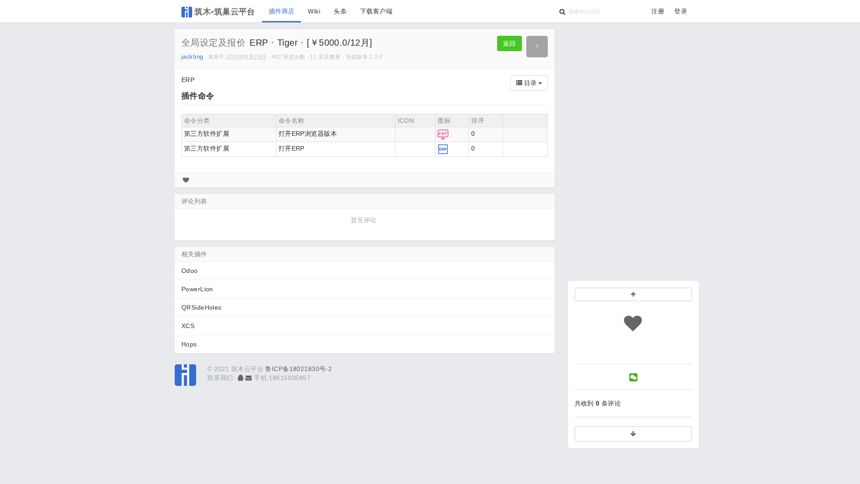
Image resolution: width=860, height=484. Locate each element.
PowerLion (197, 289)
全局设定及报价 (213, 43)
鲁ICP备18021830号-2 (298, 368)
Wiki (314, 11)
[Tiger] (537, 46)
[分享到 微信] (633, 377)
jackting (192, 56)
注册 (657, 11)
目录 (530, 82)
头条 (340, 11)
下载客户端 (376, 11)
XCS (187, 325)
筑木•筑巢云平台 (223, 11)
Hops (189, 344)
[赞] (185, 180)
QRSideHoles (201, 307)
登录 (680, 11)
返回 (509, 43)
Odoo (189, 270)
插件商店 (282, 11)
